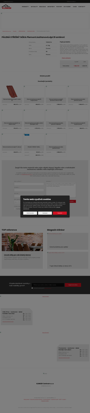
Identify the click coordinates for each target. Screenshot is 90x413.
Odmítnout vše (30, 213)
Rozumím (60, 213)
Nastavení (45, 213)
